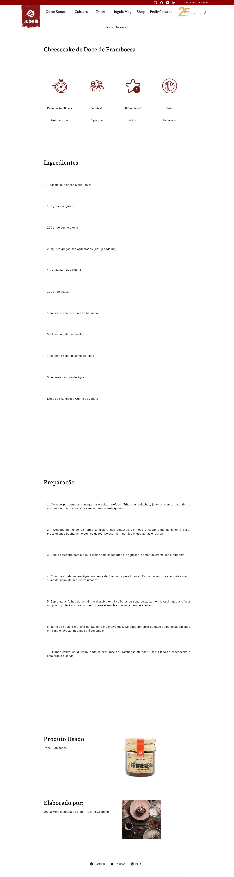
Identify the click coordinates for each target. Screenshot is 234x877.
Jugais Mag (123, 12)
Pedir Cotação (161, 12)
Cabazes (81, 12)
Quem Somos (56, 12)
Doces (101, 12)
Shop (141, 12)
